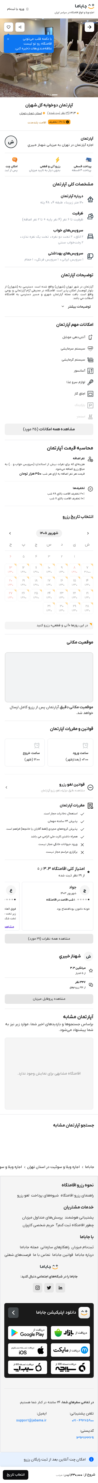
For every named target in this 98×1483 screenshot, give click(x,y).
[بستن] (8, 39)
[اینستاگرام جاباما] (37, 1288)
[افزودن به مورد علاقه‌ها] (8, 27)
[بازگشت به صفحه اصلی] (13, 1312)
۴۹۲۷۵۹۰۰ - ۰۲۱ (83, 1420)
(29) (58, 113)
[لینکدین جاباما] (60, 1288)
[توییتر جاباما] (49, 1288)
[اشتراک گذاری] (20, 27)
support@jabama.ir (31, 1420)
